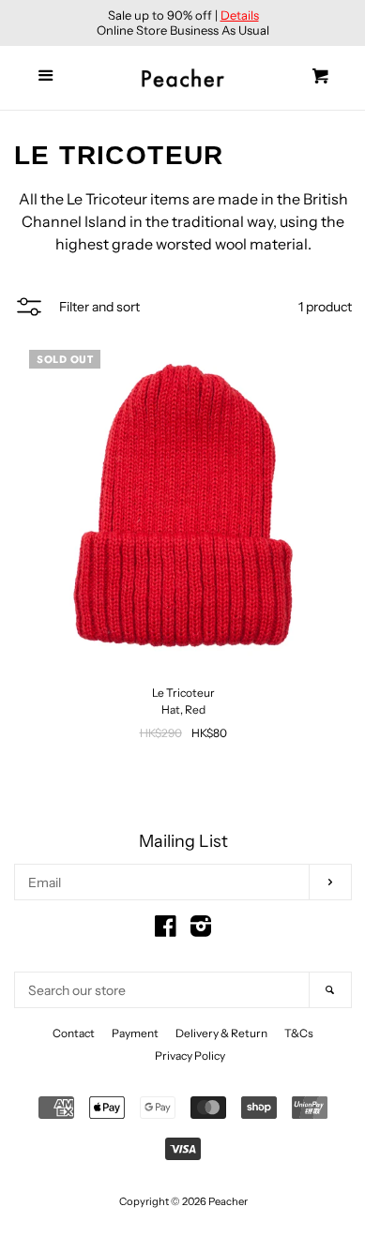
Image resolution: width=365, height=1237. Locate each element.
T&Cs (298, 1033)
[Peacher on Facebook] (165, 930)
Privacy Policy (190, 1055)
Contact (74, 1033)
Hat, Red (183, 709)
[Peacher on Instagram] (201, 930)
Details (240, 15)
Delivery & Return (221, 1033)
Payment (135, 1033)
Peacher (228, 1201)
